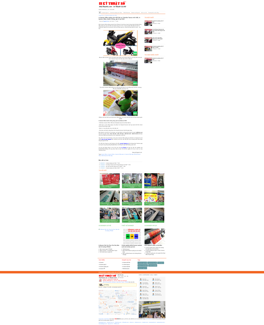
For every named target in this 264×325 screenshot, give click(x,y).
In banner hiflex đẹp (129, 154)
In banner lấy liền (126, 266)
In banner (101, 262)
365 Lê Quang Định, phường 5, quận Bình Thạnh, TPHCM (115, 282)
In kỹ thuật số (161, 263)
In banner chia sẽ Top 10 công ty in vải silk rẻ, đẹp (109, 203)
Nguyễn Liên (106, 21)
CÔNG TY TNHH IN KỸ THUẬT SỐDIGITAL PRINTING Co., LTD (110, 280)
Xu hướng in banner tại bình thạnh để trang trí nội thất (116, 164)
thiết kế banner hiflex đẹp (106, 155)
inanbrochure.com (161, 322)
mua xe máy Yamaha (106, 139)
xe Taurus (123, 147)
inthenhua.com (118, 322)
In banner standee (153, 265)
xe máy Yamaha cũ (124, 143)
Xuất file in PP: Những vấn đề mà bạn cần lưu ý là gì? (132, 220)
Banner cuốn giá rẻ (135, 12)
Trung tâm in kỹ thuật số (104, 318)
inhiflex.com (116, 323)
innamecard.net (152, 322)
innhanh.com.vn (110, 322)
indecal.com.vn (138, 322)
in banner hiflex (111, 154)
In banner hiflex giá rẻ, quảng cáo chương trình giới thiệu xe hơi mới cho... (155, 248)
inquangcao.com (102, 322)
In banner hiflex (151, 225)
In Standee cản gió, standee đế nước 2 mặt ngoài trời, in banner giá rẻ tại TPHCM (132, 186)
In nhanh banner (126, 264)
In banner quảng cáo (103, 266)
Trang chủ (101, 15)
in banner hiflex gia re (119, 154)
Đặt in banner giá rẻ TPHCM (154, 187)
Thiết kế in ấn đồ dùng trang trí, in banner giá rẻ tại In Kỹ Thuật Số (110, 220)
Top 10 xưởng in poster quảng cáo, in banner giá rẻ (132, 203)
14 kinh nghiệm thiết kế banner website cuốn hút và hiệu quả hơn (132, 246)
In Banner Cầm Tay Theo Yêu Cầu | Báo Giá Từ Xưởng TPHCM (109, 246)
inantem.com (145, 322)
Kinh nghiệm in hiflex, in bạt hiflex (153, 245)
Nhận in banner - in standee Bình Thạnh (110, 186)
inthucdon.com (125, 322)
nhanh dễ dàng (148, 318)
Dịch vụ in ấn (144, 12)
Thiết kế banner (126, 12)
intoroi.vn (132, 322)
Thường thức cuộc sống (153, 12)
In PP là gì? (154, 221)
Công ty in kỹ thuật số (142, 265)
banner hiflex (104, 154)
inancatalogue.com (103, 323)
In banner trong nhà (152, 263)
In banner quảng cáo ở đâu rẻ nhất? (113, 168)
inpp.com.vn (110, 323)
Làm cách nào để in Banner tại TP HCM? (114, 166)
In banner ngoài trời (142, 263)
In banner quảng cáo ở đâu (116, 12)
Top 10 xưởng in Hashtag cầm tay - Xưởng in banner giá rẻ (154, 203)
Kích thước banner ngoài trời (106, 252)
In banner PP (102, 268)
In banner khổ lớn (126, 262)
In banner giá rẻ (105, 12)
